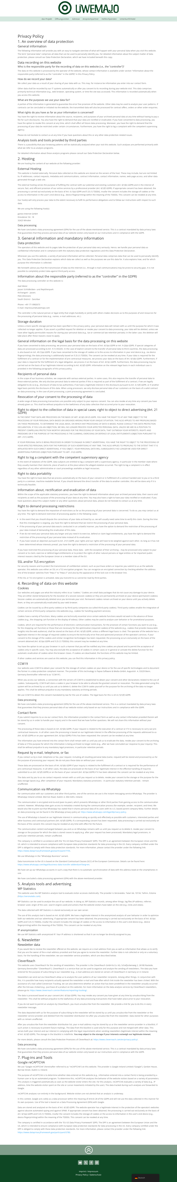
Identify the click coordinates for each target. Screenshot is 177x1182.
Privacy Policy (82, 1174)
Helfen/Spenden (109, 19)
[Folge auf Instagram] (97, 1162)
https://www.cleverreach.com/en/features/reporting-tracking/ (58, 990)
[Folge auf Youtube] (80, 1162)
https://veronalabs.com (29, 896)
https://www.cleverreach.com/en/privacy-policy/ (115, 1039)
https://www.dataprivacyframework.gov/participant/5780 (44, 1132)
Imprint (82, 1171)
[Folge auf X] (86, 1162)
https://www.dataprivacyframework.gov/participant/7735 (44, 850)
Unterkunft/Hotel (127, 19)
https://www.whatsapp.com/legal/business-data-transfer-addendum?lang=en (53, 864)
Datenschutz (95, 1174)
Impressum (93, 1171)
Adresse (76, 19)
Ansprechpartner (91, 19)
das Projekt (47, 19)
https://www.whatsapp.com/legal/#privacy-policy (103, 812)
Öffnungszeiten (62, 19)
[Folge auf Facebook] (91, 1162)
